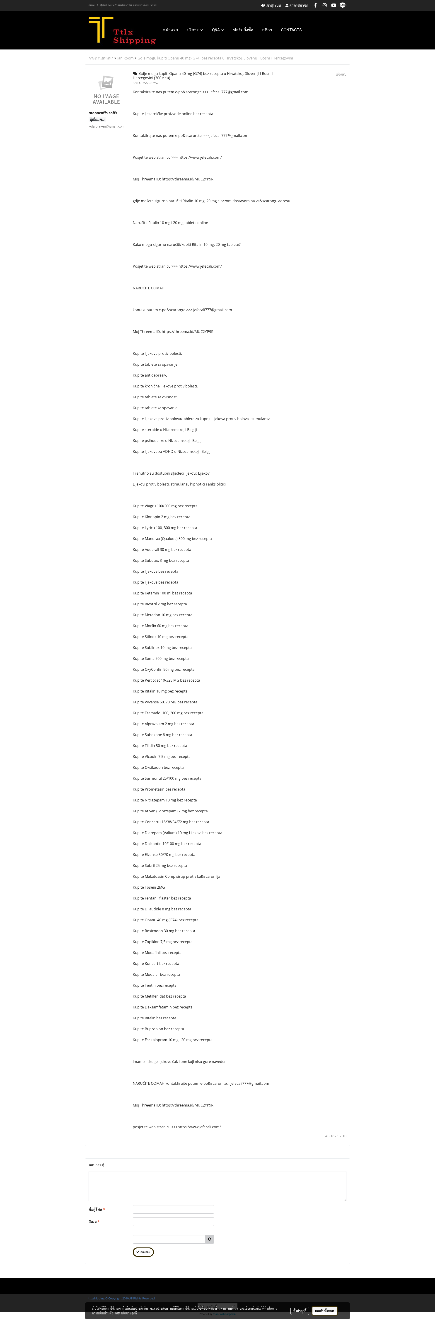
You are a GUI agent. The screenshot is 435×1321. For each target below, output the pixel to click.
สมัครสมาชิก (298, 5)
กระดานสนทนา (101, 58)
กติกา (267, 29)
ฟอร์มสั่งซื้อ (243, 29)
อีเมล (94, 1221)
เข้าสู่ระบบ (273, 5)
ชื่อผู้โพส (97, 1209)
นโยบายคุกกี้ (129, 1313)
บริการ (193, 29)
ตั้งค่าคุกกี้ (299, 1311)
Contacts (291, 29)
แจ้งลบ (341, 74)
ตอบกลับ (145, 1252)
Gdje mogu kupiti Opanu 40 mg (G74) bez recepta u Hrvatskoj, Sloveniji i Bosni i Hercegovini (215, 58)
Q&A (216, 29)
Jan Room (125, 58)
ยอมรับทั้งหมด (324, 1311)
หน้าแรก (170, 29)
